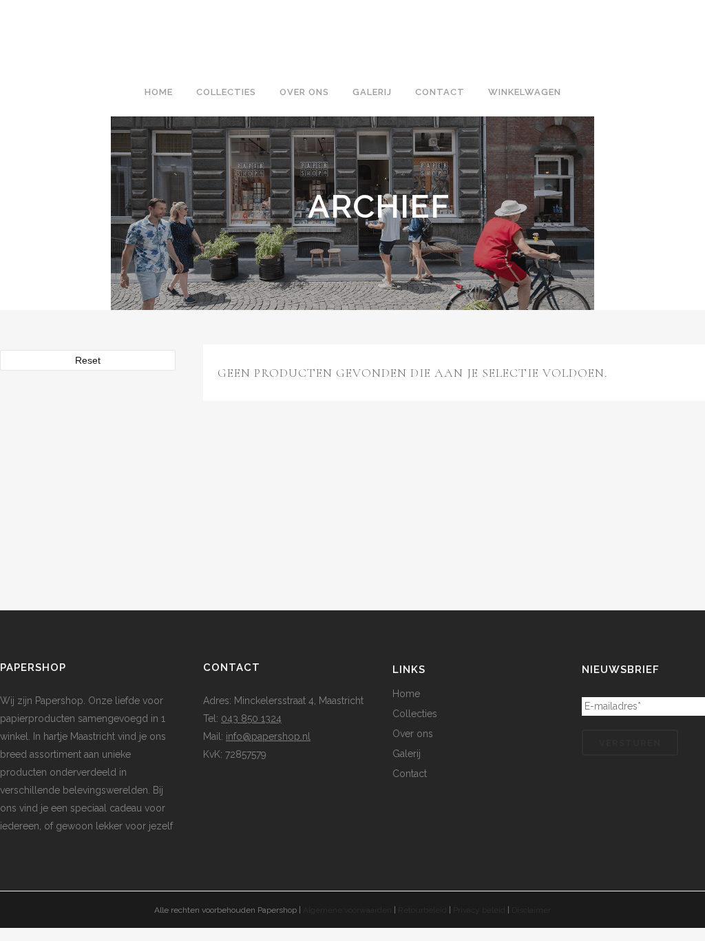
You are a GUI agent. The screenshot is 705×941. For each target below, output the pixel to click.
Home (406, 693)
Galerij (406, 753)
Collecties (414, 713)
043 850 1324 (251, 718)
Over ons (412, 733)
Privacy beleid (479, 910)
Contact (409, 773)
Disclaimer (531, 910)
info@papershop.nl (268, 736)
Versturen (630, 743)
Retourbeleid (422, 910)
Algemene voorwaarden (347, 910)
